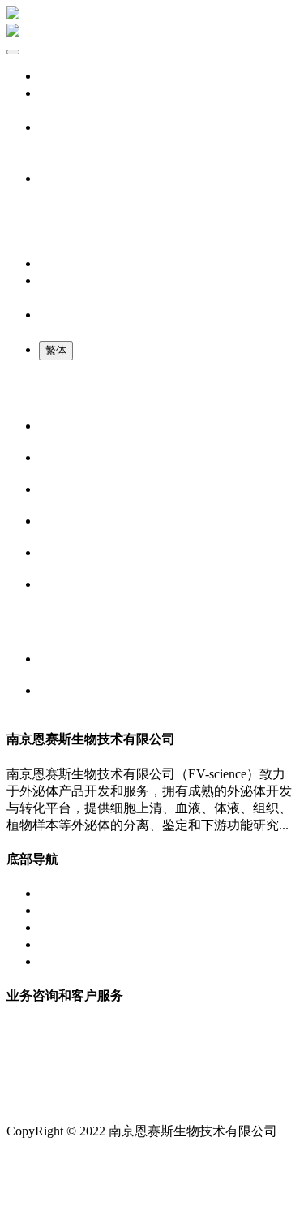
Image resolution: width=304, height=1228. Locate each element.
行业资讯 (32, 629)
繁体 (55, 350)
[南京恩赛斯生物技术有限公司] (152, 23)
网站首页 (65, 76)
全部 (52, 110)
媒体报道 (32, 396)
